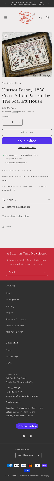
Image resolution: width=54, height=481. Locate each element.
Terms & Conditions (15, 326)
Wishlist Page (12, 357)
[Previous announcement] (5, 4)
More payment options (27, 147)
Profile (9, 363)
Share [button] (8, 227)
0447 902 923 (16, 392)
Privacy (9, 313)
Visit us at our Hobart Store (15, 216)
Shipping (15, 112)
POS (25, 476)
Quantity (6, 116)
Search (9, 293)
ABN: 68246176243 (14, 332)
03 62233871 (14, 388)
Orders (9, 350)
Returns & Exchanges (15, 319)
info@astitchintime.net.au (26, 396)
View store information (16, 163)
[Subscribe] (45, 272)
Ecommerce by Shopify (40, 476)
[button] (6, 17)
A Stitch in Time (18, 476)
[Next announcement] (49, 4)
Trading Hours (12, 300)
